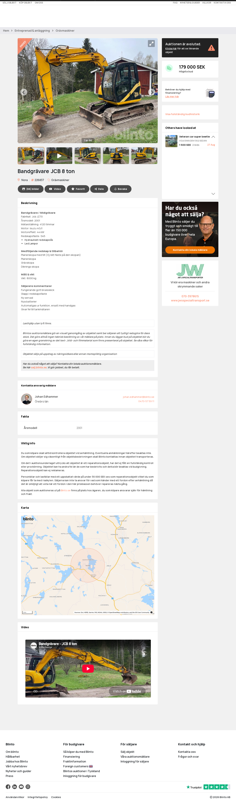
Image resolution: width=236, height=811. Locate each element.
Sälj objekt (9, 2)
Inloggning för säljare (135, 761)
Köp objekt (25, 2)
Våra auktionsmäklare (135, 756)
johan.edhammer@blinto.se (138, 397)
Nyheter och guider (18, 771)
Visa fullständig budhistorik (182, 114)
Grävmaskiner (65, 30)
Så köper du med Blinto (78, 752)
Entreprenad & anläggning (32, 30)
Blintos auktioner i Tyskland (81, 771)
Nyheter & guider (190, 2)
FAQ (175, 2)
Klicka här (171, 48)
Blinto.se (65, 490)
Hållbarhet (13, 756)
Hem (6, 30)
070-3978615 (190, 296)
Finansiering (71, 756)
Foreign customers (76, 766)
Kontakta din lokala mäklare (190, 250)
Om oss (39, 2)
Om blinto (12, 752)
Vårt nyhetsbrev (16, 766)
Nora (24, 180)
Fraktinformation (74, 761)
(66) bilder (32, 189)
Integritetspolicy (38, 797)
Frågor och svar (188, 756)
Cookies (56, 797)
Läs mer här (172, 96)
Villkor (206, 2)
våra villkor (143, 340)
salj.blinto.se (38, 367)
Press (9, 776)
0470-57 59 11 (146, 401)
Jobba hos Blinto (17, 761)
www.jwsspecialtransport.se (190, 300)
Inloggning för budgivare (79, 776)
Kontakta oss (222, 2)
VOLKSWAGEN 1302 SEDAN (193, 140)
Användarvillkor (15, 797)
